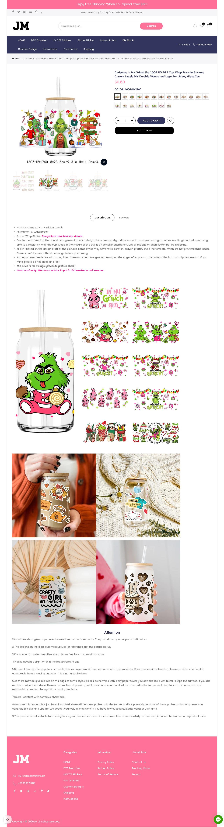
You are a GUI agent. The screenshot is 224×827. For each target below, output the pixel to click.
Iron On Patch (72, 780)
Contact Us (70, 49)
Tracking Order (141, 768)
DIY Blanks (128, 40)
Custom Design (27, 49)
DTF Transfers (72, 768)
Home (15, 58)
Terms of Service (108, 774)
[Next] (103, 119)
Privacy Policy (106, 762)
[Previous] (18, 119)
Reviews (124, 217)
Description (102, 217)
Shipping (88, 49)
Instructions (50, 49)
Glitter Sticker (86, 40)
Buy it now (144, 130)
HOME (21, 40)
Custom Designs (74, 786)
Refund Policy (106, 768)
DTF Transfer (39, 40)
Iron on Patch (108, 40)
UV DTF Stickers (62, 40)
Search (151, 26)
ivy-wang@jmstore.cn (31, 776)
